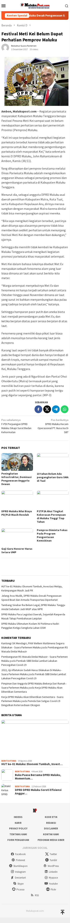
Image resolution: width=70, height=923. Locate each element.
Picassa (20, 889)
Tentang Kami (18, 834)
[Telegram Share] (56, 409)
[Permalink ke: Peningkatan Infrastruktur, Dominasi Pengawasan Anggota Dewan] (17, 462)
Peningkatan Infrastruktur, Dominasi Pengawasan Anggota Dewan (16, 479)
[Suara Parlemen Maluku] (35, 5)
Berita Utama (8, 760)
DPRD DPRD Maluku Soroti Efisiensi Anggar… (38, 791)
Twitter (53, 854)
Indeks (18, 817)
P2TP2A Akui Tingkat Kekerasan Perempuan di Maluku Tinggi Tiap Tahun (51, 516)
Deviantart (20, 877)
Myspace (53, 877)
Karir (18, 823)
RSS (37, 895)
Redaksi (51, 823)
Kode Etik (51, 817)
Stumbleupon (20, 866)
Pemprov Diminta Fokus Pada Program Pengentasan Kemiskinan (52, 535)
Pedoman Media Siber (51, 840)
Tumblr (53, 860)
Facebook (20, 854)
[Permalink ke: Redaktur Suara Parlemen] (5, 47)
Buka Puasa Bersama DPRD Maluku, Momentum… (38, 776)
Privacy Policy (18, 828)
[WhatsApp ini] (64, 409)
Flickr (53, 889)
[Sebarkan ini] (38, 409)
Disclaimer (51, 828)
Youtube (53, 883)
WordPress (53, 866)
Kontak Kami (51, 834)
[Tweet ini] (47, 409)
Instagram (20, 871)
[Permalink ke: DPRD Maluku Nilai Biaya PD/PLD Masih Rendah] (17, 499)
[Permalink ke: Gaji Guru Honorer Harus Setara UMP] (17, 537)
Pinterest (20, 860)
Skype (20, 883)
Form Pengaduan (18, 840)
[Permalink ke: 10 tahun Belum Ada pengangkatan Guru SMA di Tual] (52, 462)
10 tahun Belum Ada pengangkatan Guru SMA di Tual (52, 477)
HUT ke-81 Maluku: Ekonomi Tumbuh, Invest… (32, 764)
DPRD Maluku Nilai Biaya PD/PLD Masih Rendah (16, 512)
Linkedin (53, 871)
